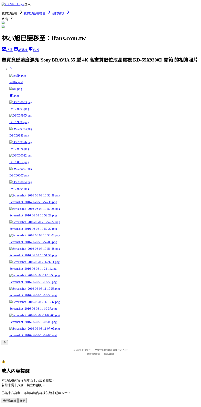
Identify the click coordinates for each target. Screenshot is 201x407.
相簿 (9, 50)
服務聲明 (109, 354)
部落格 (23, 50)
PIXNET (86, 350)
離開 (22, 400)
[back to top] (5, 342)
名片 (36, 50)
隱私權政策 (93, 354)
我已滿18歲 (9, 400)
